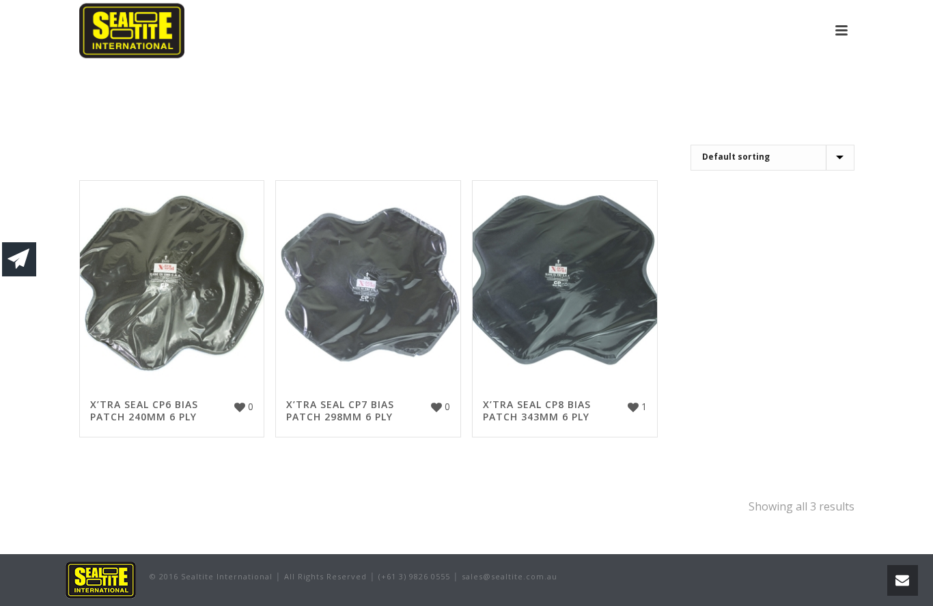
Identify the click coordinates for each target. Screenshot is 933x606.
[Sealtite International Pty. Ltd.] (101, 579)
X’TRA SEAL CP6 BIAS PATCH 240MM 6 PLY (144, 410)
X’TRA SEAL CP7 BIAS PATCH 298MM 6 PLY (340, 410)
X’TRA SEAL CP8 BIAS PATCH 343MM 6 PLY (537, 410)
